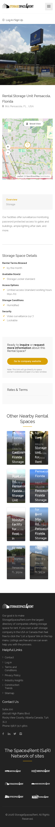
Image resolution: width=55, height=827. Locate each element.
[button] (8, 146)
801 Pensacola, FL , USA (19, 106)
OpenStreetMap (33, 176)
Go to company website (27, 361)
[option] (27, 54)
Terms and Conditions (11, 669)
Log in (8, 662)
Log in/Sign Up (14, 20)
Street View (35, 124)
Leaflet (20, 176)
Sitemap (9, 693)
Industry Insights (14, 680)
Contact (9, 657)
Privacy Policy (12, 675)
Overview (11, 199)
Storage (10, 204)
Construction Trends (12, 686)
